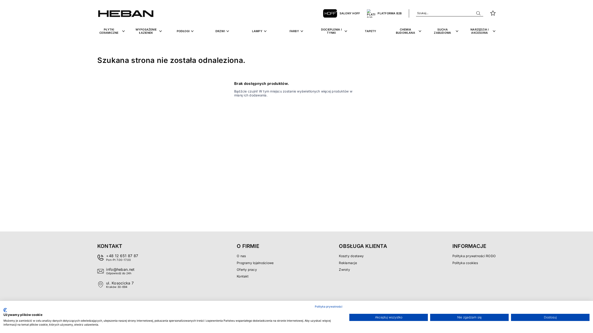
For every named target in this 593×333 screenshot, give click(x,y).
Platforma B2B (390, 13)
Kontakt (243, 276)
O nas (241, 256)
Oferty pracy (247, 269)
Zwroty (344, 269)
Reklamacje (348, 263)
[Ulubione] (493, 13)
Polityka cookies (465, 263)
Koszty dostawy (351, 256)
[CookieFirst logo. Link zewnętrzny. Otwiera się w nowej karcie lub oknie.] (5, 310)
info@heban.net (120, 269)
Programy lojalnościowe (255, 263)
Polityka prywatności (328, 306)
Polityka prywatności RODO (474, 256)
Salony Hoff (350, 13)
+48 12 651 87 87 (122, 255)
